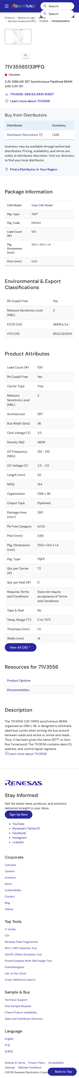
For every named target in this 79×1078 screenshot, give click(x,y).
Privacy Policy (36, 1062)
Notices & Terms (15, 1062)
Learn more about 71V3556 (30, 101)
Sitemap (10, 1067)
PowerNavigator (14, 967)
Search (57, 6)
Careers (10, 871)
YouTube (18, 824)
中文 (7, 1045)
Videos (9, 909)
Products (10, 17)
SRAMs (42, 17)
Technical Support (16, 999)
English (9, 1039)
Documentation (18, 690)
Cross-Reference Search (20, 979)
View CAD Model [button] (42, 205)
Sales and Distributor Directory (24, 1018)
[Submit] (44, 13)
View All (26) (19, 647)
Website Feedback (29, 1067)
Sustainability (13, 890)
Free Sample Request (18, 1006)
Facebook (19, 833)
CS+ (7, 935)
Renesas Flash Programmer (21, 942)
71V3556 (43, 21)
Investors (10, 877)
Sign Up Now (19, 814)
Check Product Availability (21, 1012)
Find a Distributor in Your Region (33, 169)
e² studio (10, 929)
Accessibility (56, 1062)
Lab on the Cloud (15, 973)
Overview (10, 865)
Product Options (18, 681)
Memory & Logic (26, 17)
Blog (7, 902)
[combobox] (57, 14)
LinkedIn (18, 842)
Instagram (19, 838)
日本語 (9, 1051)
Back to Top (63, 1072)
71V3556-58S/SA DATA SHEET (32, 94)
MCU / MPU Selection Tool (21, 948)
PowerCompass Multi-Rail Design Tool (28, 960)
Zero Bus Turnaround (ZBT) (22, 21)
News (8, 884)
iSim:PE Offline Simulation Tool (23, 954)
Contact (10, 896)
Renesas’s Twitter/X (26, 828)
